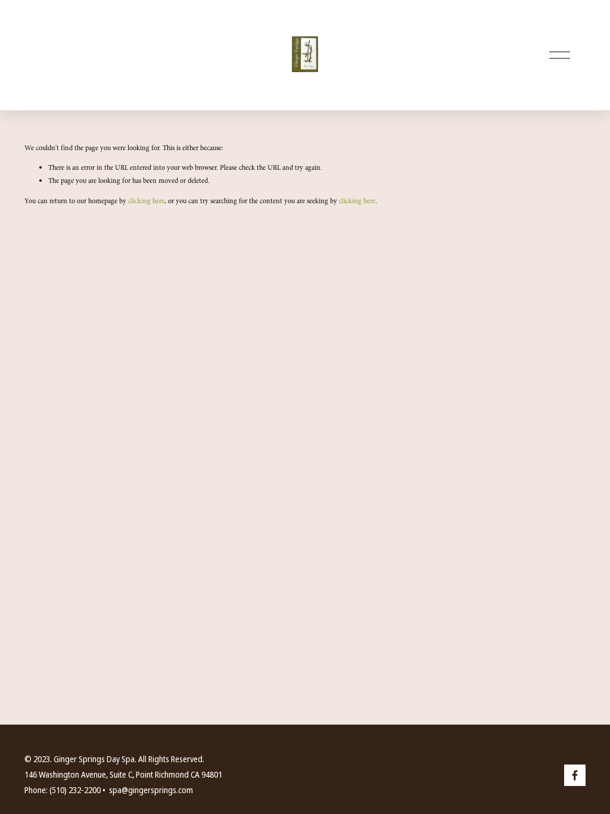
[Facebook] (575, 775)
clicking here (146, 201)
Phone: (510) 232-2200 (62, 790)
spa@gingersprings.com (151, 790)
